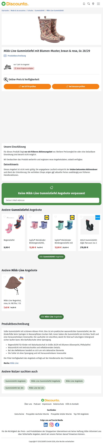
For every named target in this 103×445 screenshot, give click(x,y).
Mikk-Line (14, 363)
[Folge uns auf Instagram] (51, 424)
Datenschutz (58, 404)
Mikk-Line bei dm (36, 388)
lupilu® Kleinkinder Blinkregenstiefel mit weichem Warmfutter (64, 242)
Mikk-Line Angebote (74, 381)
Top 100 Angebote (81, 414)
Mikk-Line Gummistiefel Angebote (45, 381)
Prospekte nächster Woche (37, 414)
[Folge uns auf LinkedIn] (46, 424)
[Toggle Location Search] (93, 3)
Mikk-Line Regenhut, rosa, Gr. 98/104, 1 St (12, 302)
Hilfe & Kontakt (72, 404)
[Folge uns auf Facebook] (57, 424)
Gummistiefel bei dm (14, 388)
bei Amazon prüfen (77, 86)
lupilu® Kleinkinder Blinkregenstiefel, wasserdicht (37, 242)
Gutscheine (19, 414)
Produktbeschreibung (16, 56)
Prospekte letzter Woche (61, 414)
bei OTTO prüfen (28, 86)
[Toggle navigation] (98, 3)
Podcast (37, 404)
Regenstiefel (9, 240)
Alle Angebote (51, 257)
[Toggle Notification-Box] (84, 3)
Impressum (47, 404)
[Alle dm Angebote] (7, 67)
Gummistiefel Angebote (15, 381)
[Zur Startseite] (16, 3)
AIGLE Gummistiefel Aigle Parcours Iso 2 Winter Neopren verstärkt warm (88, 242)
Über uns (28, 404)
